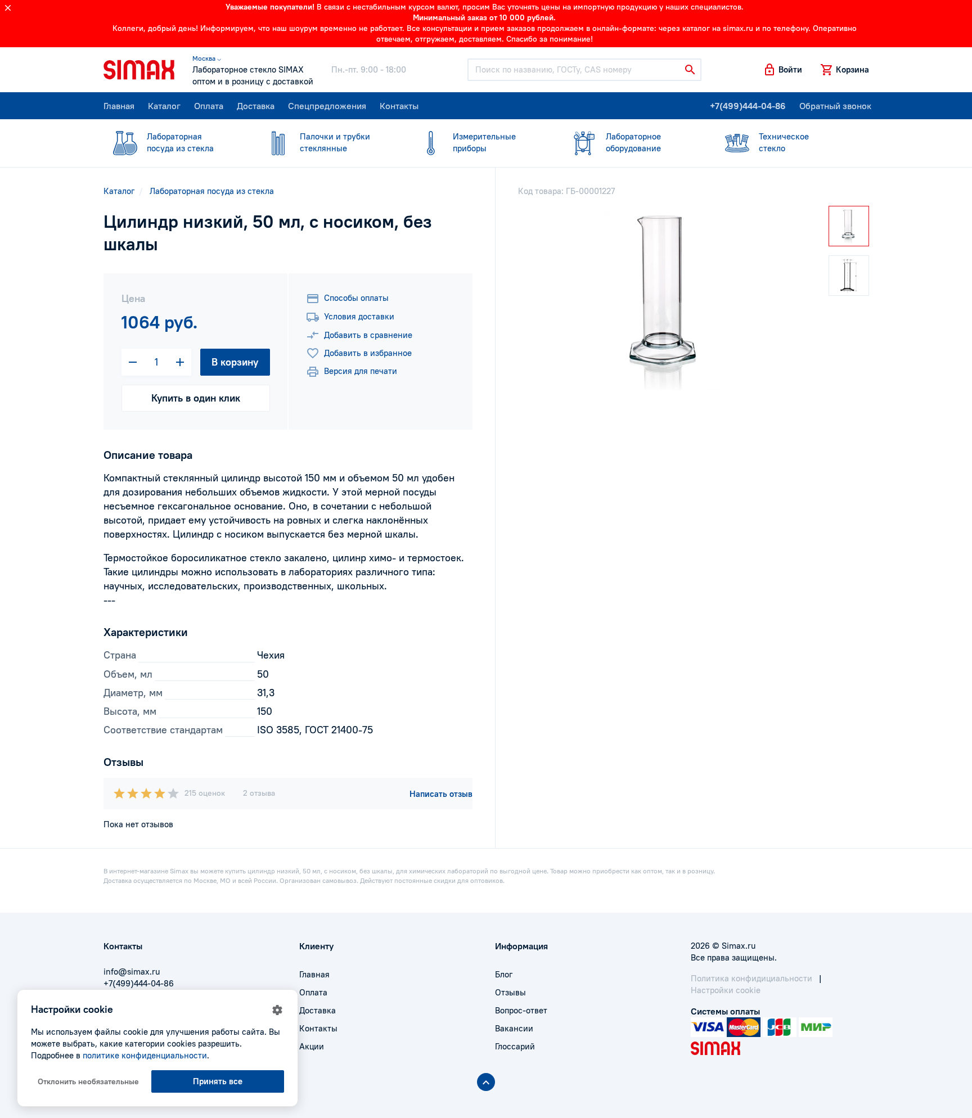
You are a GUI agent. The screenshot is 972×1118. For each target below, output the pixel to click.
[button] (782, 69)
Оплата (208, 105)
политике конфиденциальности (145, 1055)
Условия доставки (359, 316)
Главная (119, 105)
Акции (311, 1046)
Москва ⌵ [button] (206, 58)
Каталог (164, 105)
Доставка (255, 105)
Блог (503, 974)
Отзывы (510, 992)
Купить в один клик (195, 397)
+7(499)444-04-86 (748, 105)
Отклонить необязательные (88, 1081)
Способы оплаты (356, 297)
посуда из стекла (180, 142)
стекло (784, 142)
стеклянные (335, 142)
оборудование (633, 142)
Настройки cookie (725, 990)
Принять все (217, 1081)
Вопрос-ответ (521, 1010)
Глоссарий (515, 1046)
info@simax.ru (132, 971)
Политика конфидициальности (751, 978)
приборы (484, 142)
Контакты (399, 105)
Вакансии (514, 1028)
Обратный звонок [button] (835, 105)
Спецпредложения (327, 105)
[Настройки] (277, 1010)
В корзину (235, 361)
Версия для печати (360, 371)
